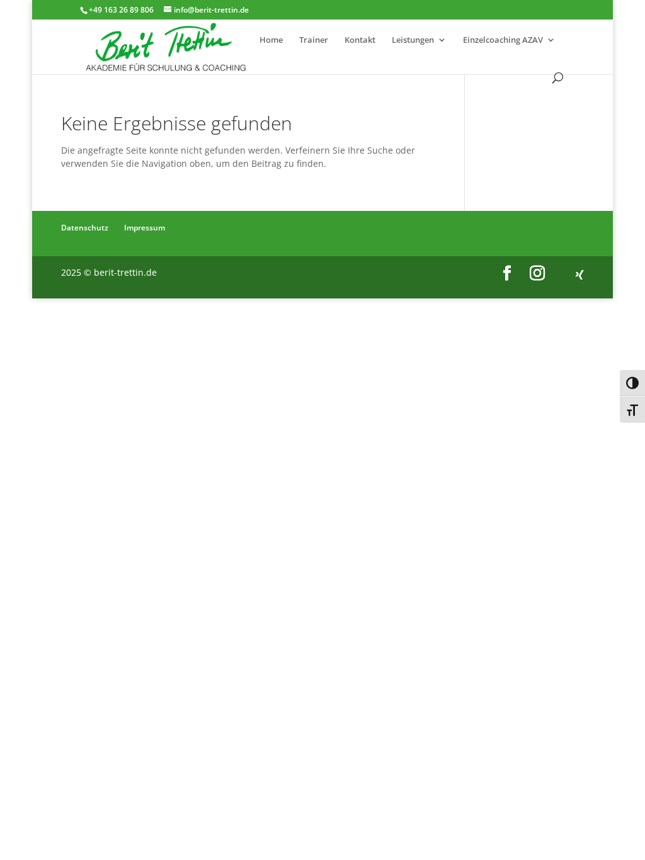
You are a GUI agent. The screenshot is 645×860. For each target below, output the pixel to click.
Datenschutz (84, 227)
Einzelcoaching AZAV (503, 40)
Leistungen (413, 40)
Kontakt (360, 40)
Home (271, 40)
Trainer (313, 40)
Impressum (144, 227)
